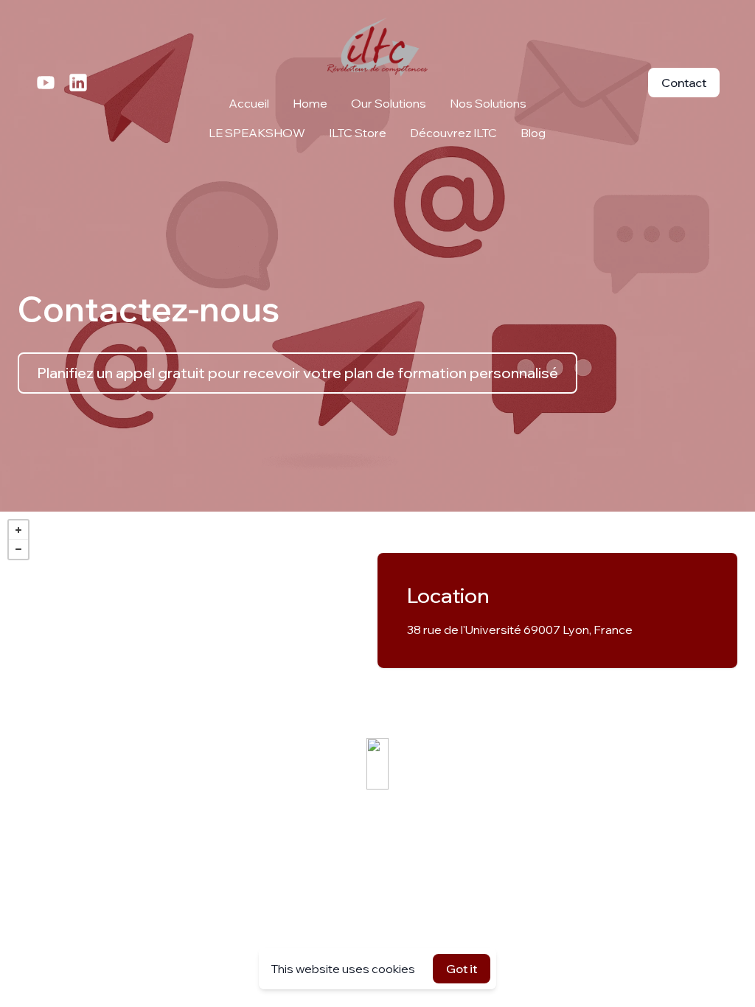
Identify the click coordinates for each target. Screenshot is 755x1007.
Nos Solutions (488, 103)
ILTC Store (357, 132)
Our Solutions (388, 103)
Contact (683, 82)
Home (310, 103)
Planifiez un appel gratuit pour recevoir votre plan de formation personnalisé (297, 372)
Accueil (249, 103)
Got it (461, 968)
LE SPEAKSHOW (257, 132)
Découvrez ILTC (453, 132)
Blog (533, 132)
